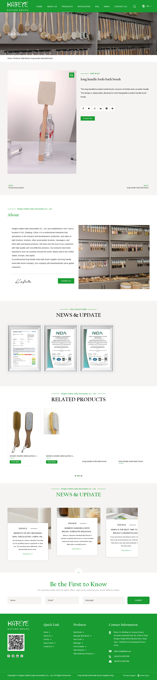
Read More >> (28, 554)
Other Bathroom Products (83, 654)
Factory (46, 639)
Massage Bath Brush (81, 636)
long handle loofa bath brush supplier (41, 259)
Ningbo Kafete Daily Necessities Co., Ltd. (35, 675)
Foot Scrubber (78, 646)
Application (84, 6)
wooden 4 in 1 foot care (20, 440)
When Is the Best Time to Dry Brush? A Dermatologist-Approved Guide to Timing (126, 532)
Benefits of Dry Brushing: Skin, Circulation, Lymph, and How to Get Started (27, 535)
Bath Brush (25, 58)
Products (67, 6)
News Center (49, 643)
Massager (77, 643)
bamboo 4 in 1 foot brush (56, 452)
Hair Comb (77, 639)
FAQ (97, 6)
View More (15, 446)
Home (39, 6)
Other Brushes (78, 650)
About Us (52, 6)
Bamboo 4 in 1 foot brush (93, 414)
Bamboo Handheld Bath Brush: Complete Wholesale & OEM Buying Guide (77, 530)
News (107, 6)
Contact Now (87, 118)
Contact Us (120, 6)
